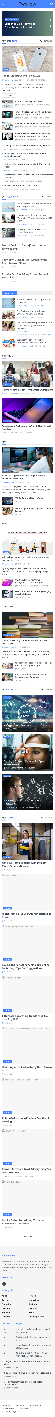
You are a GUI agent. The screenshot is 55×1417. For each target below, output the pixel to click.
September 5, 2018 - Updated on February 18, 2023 (23, 189)
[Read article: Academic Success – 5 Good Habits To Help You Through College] (7, 665)
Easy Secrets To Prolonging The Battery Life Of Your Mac (26, 428)
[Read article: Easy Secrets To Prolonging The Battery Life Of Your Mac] (27, 410)
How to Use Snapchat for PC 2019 (20, 185)
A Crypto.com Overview (18, 725)
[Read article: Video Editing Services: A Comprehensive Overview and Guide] (27, 460)
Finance (6, 1312)
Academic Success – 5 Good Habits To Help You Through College (33, 664)
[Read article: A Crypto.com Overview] (27, 713)
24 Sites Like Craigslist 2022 (28, 101)
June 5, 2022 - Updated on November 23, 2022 (32, 80)
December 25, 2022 (23, 598)
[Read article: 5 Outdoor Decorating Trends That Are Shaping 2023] (27, 994)
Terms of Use (35, 1405)
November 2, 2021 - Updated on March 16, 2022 (33, 140)
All (41, 41)
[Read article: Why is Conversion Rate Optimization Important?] (8, 303)
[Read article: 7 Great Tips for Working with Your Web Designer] (7, 511)
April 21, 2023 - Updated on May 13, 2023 (32, 335)
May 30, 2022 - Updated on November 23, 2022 (33, 105)
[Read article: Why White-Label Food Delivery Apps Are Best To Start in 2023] (27, 542)
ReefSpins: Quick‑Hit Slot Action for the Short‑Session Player (24, 261)
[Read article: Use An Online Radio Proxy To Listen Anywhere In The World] (27, 1198)
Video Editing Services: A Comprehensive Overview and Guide (23, 477)
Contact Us (19, 1405)
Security (33, 1308)
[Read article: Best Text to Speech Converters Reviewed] (27, 792)
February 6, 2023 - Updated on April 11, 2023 (32, 586)
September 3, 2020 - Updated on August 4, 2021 (22, 807)
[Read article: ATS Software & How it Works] (7, 500)
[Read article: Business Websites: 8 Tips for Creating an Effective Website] (8, 343)
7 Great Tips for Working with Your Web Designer (34, 509)
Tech (6, 470)
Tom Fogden (8, 80)
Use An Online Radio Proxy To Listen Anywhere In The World (23, 1221)
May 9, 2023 (7, 1074)
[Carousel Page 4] (50, 25)
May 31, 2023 (35, 306)
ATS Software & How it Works (29, 498)
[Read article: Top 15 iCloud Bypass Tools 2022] (27, 59)
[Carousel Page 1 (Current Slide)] (50, 20)
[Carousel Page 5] (50, 26)
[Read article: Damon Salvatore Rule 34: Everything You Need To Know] (27, 1147)
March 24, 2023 (22, 681)
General (48, 818)
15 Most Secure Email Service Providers (33, 123)
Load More (27, 1236)
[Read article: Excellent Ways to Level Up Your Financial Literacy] (8, 233)
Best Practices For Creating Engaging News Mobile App (33, 592)
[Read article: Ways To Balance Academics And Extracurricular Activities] (7, 677)
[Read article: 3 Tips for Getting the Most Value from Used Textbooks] (27, 625)
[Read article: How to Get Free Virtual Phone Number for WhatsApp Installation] (7, 114)
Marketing (34, 1300)
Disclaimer (23, 1408)
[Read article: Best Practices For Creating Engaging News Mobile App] (7, 594)
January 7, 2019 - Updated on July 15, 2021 (21, 171)
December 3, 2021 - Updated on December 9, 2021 (33, 127)
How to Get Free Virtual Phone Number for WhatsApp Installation (33, 113)
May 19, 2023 (35, 210)
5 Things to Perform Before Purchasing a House (27, 145)
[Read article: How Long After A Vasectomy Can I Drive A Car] (27, 1045)
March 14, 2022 (11, 729)
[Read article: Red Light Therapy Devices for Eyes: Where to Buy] (27, 752)
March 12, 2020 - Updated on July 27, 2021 (18, 394)
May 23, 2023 (8, 870)
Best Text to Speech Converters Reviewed (22, 802)
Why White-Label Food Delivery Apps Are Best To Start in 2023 (26, 559)
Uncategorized (11, 19)
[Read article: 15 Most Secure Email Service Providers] (7, 126)
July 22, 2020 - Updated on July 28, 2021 (18, 433)
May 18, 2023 (35, 224)
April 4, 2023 (8, 1227)
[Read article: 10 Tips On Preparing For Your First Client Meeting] (27, 1096)
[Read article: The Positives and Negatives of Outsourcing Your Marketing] (8, 314)
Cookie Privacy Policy (11, 1412)
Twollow (27, 4)
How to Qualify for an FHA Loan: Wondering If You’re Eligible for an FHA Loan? (34, 218)
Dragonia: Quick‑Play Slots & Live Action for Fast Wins (20, 25)
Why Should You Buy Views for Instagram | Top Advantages (29, 581)
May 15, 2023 (7, 972)
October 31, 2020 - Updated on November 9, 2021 (23, 149)
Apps (6, 69)
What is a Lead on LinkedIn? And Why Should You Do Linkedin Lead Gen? (32, 135)
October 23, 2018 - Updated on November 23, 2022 (24, 181)
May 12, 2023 (7, 1023)
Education (9, 635)
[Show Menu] (3, 4)
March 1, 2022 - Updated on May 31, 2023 (20, 768)
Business (48, 197)
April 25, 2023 (36, 317)
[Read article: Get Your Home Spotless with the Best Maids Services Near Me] (27, 841)
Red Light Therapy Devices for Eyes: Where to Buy (24, 762)
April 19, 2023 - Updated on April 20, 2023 (18, 1176)
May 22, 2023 (21, 669)
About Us (6, 1405)
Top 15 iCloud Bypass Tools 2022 (21, 75)
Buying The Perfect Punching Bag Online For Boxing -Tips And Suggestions (25, 966)
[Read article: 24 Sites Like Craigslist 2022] (7, 104)
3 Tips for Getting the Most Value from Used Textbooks (25, 642)
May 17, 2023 (35, 236)
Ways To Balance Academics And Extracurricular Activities (31, 676)
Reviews (49, 689)
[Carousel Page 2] (50, 21)
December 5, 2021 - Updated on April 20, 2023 (32, 118)
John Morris (23, 224)
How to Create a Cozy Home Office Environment (27, 389)
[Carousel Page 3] (50, 23)
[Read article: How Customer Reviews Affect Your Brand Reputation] (8, 207)
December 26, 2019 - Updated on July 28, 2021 (22, 160)
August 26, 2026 (9, 252)
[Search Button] (51, 4)
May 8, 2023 (7, 1125)
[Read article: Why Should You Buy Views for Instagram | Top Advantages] (7, 582)
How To (7, 385)
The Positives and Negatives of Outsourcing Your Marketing (31, 312)
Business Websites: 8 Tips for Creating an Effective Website (31, 341)
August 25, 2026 (9, 267)
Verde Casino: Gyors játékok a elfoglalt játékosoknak (23, 1383)
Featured (48, 41)
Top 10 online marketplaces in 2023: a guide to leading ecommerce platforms (34, 325)
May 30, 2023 (21, 647)
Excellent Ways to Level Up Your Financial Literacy (32, 231)
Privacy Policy (8, 1408)
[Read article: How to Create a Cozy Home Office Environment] (27, 374)
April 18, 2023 (36, 346)
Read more (10, 95)
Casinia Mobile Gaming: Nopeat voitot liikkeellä (27, 1373)
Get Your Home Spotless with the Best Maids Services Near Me (24, 864)
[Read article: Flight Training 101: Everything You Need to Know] (27, 892)
